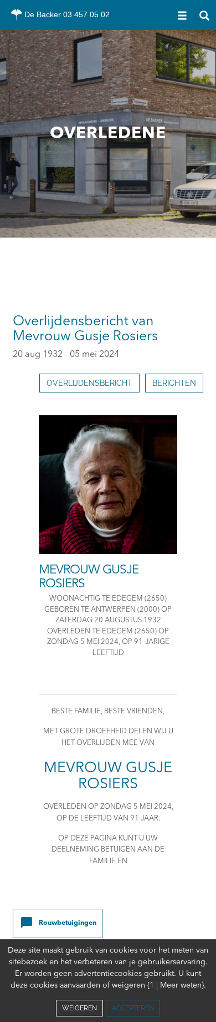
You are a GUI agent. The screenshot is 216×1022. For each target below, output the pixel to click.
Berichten (174, 383)
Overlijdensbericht (89, 383)
